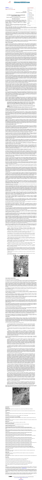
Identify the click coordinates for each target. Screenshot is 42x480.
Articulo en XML (30, 13)
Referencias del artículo (31, 14)
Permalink (29, 25)
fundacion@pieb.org (21, 479)
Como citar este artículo (31, 15)
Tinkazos (7, 7)
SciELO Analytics (30, 16)
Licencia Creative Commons (31, 476)
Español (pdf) (30, 12)
